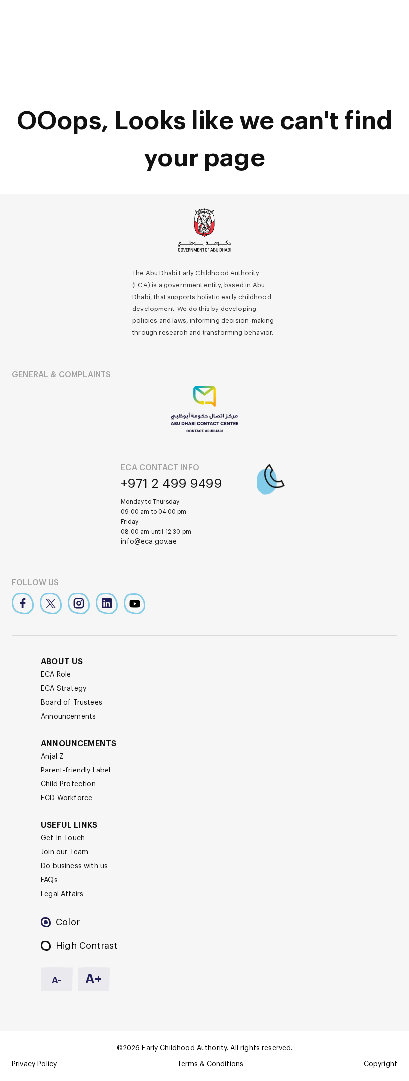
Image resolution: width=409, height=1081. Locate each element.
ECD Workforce (66, 798)
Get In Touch (63, 838)
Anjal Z (52, 756)
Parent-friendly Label (76, 770)
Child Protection (68, 784)
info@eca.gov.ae (149, 541)
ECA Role (56, 674)
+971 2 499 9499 (171, 483)
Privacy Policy (34, 1064)
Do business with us (74, 866)
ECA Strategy (63, 688)
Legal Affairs (62, 894)
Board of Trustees (71, 702)
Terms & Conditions (210, 1064)
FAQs (49, 880)
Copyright (380, 1064)
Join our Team (64, 852)
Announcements (68, 716)
